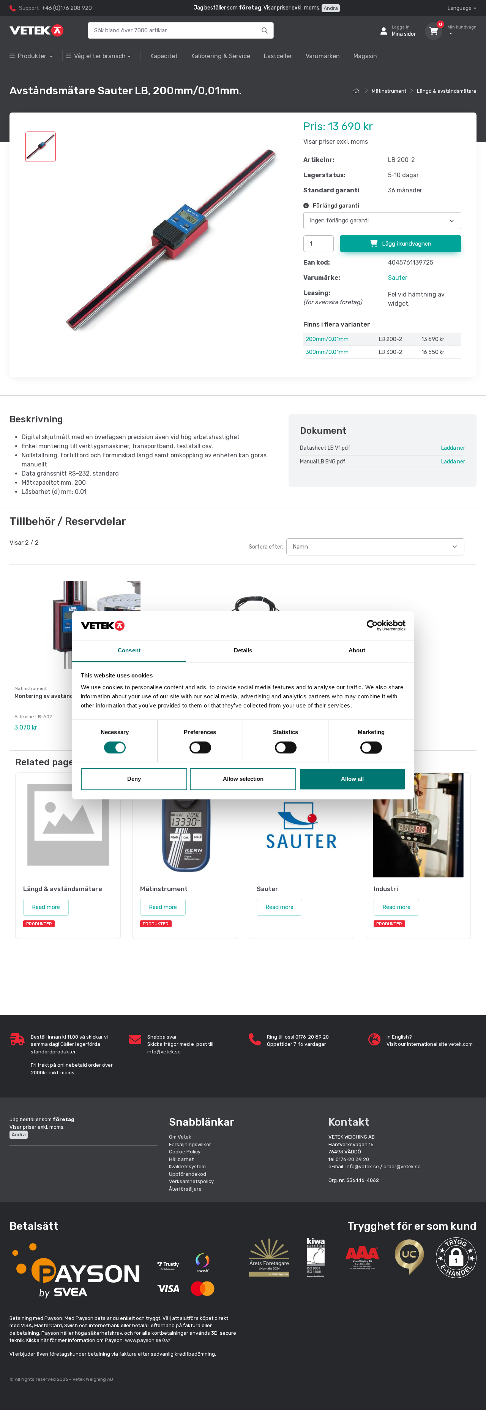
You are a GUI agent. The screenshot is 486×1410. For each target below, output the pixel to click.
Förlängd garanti (335, 206)
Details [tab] (243, 650)
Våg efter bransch (100, 56)
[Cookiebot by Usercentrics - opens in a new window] (372, 625)
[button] (456, 1257)
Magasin (365, 56)
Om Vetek (180, 1137)
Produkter (33, 56)
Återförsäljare (185, 1189)
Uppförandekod (187, 1174)
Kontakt (348, 1122)
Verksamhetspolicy (191, 1181)
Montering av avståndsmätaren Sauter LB (71, 696)
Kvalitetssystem (187, 1166)
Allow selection (243, 779)
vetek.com (460, 1044)
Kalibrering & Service (220, 56)
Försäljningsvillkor (190, 1144)
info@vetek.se (164, 1052)
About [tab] (357, 650)
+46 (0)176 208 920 (67, 8)
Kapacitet (164, 56)
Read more (46, 907)
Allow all (352, 779)
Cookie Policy (184, 1152)
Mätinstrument (389, 91)
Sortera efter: (266, 547)
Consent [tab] (129, 650)
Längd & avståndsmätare (447, 91)
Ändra (330, 8)
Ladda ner (453, 448)
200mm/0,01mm (327, 339)
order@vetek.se (402, 1166)
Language (460, 8)
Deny (134, 779)
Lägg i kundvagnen (405, 243)
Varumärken (323, 56)
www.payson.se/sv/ (147, 1340)
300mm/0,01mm (327, 352)
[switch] (200, 747)
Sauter (397, 277)
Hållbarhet (181, 1159)
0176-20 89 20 (352, 1159)
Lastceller (278, 56)
